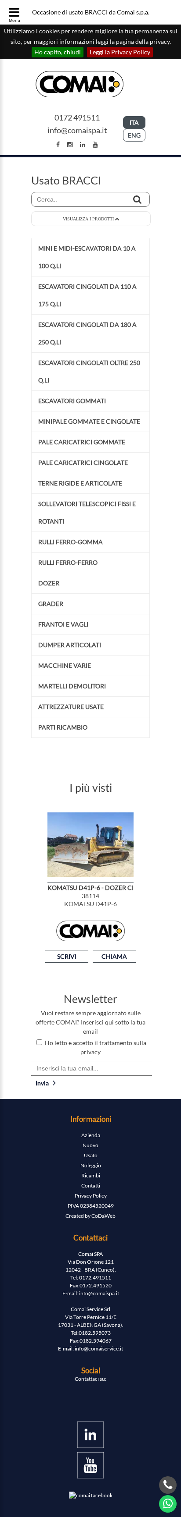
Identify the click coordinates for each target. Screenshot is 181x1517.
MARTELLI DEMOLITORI (72, 686)
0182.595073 (95, 1332)
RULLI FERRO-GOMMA (70, 542)
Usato (91, 1155)
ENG (134, 135)
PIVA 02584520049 (91, 1205)
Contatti (90, 1185)
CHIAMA (114, 956)
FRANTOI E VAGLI (63, 624)
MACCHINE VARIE (64, 665)
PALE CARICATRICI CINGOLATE (83, 462)
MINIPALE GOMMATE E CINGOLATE (89, 421)
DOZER (48, 583)
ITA (134, 122)
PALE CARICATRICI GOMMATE (81, 442)
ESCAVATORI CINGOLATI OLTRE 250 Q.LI (89, 371)
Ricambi (90, 1175)
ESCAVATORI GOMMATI (72, 400)
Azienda (90, 1135)
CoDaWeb (103, 1215)
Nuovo (90, 1145)
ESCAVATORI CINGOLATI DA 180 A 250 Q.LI (87, 333)
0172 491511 (77, 117)
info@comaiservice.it (99, 1348)
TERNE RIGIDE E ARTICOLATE (80, 483)
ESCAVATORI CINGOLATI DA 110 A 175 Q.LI (87, 295)
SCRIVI (66, 956)
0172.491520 (96, 1285)
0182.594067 (96, 1340)
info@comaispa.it (77, 130)
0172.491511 (95, 1277)
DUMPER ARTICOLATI (69, 645)
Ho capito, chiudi (57, 52)
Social (90, 1370)
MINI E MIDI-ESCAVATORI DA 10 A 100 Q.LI (87, 257)
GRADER (50, 603)
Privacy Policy (91, 1195)
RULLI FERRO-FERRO (68, 562)
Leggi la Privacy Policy (120, 52)
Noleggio (90, 1165)
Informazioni (90, 1119)
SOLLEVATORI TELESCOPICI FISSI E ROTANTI (87, 512)
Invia (44, 1083)
